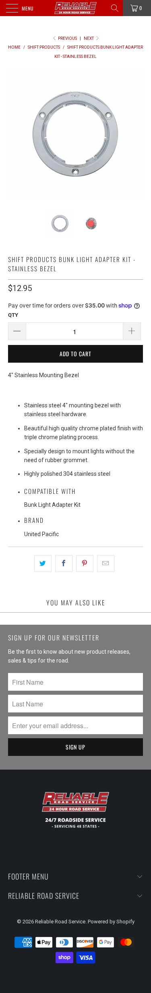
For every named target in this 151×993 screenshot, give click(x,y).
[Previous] (16, 133)
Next (89, 38)
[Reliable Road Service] (76, 8)
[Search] (115, 8)
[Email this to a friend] (105, 563)
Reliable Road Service (60, 922)
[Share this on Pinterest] (84, 563)
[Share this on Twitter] (43, 563)
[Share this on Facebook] (63, 563)
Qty (13, 315)
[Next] (135, 133)
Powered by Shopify (111, 922)
